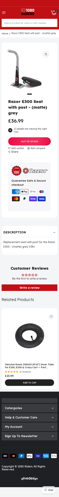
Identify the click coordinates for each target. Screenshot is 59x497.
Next (53, 348)
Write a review (29, 287)
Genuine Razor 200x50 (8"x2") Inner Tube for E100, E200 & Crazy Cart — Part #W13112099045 (29, 366)
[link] (51, 317)
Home (5, 33)
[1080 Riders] (28, 12)
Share (14, 151)
